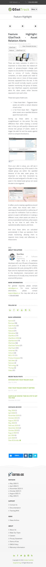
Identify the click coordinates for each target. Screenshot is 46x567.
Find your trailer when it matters (21, 388)
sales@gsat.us (13, 288)
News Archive (14, 520)
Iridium (10, 353)
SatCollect (11, 360)
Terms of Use (14, 541)
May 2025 (11, 423)
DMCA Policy (14, 544)
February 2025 (13, 425)
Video (10, 370)
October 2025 (13, 418)
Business (11, 323)
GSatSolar (11, 343)
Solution (11, 363)
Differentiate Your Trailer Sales (20, 380)
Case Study (12, 326)
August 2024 (12, 433)
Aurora (10, 321)
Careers (12, 536)
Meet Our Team (15, 533)
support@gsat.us (14, 293)
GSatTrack (12, 47)
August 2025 (12, 421)
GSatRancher (12, 341)
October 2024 (13, 430)
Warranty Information (17, 547)
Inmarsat (11, 350)
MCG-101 (11, 355)
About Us (13, 530)
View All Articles (13, 440)
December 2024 (13, 428)
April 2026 (11, 413)
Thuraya (11, 368)
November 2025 (13, 415)
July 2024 (11, 435)
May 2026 (11, 411)
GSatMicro (11, 336)
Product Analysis (14, 358)
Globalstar (11, 333)
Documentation (15, 508)
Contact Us (13, 505)
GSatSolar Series (13, 346)
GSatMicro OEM (13, 338)
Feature (11, 50)
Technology (12, 365)
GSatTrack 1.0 (20, 50)
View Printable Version (29, 46)
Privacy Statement (16, 539)
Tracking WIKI (14, 511)
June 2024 (11, 438)
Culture (10, 328)
